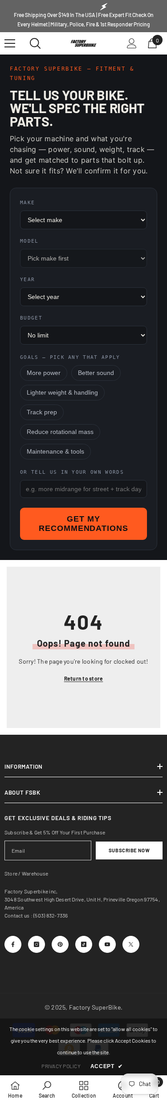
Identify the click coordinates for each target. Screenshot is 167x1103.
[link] (47, 1089)
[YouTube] (107, 944)
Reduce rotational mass (60, 432)
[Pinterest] (60, 944)
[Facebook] (12, 944)
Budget (31, 318)
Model (29, 241)
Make (27, 203)
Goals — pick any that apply (70, 357)
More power (44, 373)
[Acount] (132, 43)
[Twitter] (130, 944)
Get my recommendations (83, 523)
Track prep (42, 412)
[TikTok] (83, 944)
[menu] (9, 43)
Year (27, 279)
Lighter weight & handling (62, 392)
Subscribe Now (129, 850)
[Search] (35, 43)
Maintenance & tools (55, 451)
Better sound (96, 373)
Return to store (83, 678)
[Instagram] (36, 944)
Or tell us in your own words (72, 472)
